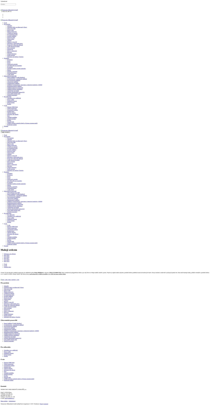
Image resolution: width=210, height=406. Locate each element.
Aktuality (9, 25)
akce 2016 (6, 260)
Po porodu (10, 67)
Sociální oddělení (11, 36)
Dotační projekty (11, 119)
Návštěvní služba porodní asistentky (16, 68)
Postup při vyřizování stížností (15, 45)
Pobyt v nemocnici (12, 51)
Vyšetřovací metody (12, 33)
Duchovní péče (11, 37)
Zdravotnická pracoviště (10, 76)
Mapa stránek (4, 401)
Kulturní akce (10, 111)
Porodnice (6, 58)
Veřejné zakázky (11, 113)
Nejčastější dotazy (12, 73)
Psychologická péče (12, 34)
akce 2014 (6, 261)
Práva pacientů (11, 48)
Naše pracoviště (11, 28)
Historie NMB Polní (12, 107)
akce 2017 (6, 258)
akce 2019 (6, 255)
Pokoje (9, 70)
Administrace (12, 401)
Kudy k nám (10, 30)
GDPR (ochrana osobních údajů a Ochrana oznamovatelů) (22, 123)
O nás (5, 105)
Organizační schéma (12, 110)
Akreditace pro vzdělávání (14, 98)
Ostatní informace (11, 54)
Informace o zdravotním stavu (15, 43)
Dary (8, 116)
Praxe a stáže (10, 99)
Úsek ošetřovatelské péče (13, 93)
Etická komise (11, 102)
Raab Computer (44, 404)
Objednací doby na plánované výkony (17, 27)
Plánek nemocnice (12, 31)
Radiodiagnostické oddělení (14, 86)
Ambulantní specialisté (13, 90)
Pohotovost (10, 49)
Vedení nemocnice (12, 108)
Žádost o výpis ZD (12, 42)
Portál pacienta (11, 55)
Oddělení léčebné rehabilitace (14, 89)
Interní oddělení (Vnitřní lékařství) (16, 77)
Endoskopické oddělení (13, 83)
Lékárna (9, 40)
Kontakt (6, 126)
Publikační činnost (12, 101)
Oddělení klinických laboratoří (15, 88)
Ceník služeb (10, 74)
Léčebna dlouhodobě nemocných (15, 92)
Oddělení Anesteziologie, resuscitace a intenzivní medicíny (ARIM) (24, 85)
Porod (8, 62)
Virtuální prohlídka (12, 117)
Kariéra (9, 104)
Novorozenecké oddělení (13, 80)
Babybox (9, 52)
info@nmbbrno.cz (9, 398)
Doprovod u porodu (12, 64)
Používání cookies (12, 124)
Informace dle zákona (12, 114)
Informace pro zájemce (10, 254)
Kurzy (8, 61)
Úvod (5, 22)
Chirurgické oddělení (12, 82)
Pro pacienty (7, 24)
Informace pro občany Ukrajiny (15, 56)
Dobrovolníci (10, 39)
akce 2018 (6, 257)
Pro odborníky (7, 96)
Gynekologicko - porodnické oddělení (17, 79)
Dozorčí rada (10, 121)
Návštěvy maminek (12, 71)
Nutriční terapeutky (12, 95)
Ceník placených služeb (13, 46)
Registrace (10, 59)
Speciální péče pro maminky (14, 65)
